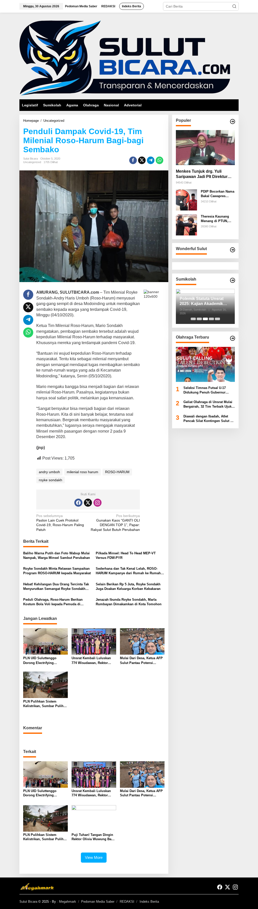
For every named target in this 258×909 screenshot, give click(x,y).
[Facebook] (78, 503)
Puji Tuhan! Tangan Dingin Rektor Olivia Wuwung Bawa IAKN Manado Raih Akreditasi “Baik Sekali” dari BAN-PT (94, 837)
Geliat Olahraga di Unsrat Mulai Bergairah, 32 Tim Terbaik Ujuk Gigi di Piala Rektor (207, 404)
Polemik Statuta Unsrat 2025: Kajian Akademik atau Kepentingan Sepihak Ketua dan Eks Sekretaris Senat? (205, 301)
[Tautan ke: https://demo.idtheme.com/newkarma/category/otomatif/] (233, 121)
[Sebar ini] (133, 160)
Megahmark (67, 901)
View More (94, 857)
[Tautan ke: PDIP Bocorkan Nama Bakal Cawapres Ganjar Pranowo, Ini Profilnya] (186, 200)
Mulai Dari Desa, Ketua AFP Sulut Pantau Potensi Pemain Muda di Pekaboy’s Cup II (141, 660)
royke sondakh (50, 480)
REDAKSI (127, 901)
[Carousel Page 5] (217, 319)
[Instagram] (97, 503)
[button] (234, 6)
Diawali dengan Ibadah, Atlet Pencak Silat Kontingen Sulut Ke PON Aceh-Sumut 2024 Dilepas (208, 418)
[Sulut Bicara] (124, 58)
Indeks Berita (149, 901)
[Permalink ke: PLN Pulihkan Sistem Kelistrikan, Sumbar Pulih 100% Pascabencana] (45, 684)
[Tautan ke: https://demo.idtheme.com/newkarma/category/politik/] (233, 280)
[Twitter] (88, 503)
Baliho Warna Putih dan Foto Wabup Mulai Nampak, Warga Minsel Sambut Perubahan (56, 555)
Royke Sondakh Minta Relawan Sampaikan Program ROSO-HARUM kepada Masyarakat (57, 571)
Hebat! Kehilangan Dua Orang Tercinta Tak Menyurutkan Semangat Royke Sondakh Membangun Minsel (56, 586)
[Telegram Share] (150, 160)
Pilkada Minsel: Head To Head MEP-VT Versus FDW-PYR (126, 555)
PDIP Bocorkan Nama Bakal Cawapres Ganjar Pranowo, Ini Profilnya (217, 194)
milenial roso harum (82, 472)
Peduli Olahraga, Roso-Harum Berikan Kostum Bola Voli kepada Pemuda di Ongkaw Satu (53, 602)
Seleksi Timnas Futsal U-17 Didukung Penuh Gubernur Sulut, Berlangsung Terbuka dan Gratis (208, 390)
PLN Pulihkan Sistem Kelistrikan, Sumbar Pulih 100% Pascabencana (43, 704)
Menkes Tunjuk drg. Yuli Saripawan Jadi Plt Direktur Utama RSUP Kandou (202, 174)
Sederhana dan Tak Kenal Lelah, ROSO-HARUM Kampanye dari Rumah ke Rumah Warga (128, 571)
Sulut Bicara (28, 901)
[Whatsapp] (159, 160)
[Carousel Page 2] (199, 319)
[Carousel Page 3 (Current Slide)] (205, 319)
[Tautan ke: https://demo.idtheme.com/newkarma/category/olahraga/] (233, 338)
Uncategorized (32, 162)
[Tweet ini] (142, 160)
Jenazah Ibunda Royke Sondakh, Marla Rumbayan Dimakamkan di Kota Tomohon (129, 602)
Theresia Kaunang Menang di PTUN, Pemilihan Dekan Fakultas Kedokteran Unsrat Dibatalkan (217, 219)
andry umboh (49, 472)
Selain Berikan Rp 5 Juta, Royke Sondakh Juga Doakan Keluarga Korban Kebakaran (128, 586)
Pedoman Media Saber (97, 901)
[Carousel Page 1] (193, 319)
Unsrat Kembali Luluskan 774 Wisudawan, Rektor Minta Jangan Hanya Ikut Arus (91, 660)
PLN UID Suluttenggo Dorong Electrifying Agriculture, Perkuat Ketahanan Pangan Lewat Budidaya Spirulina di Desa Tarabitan (44, 660)
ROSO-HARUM (117, 472)
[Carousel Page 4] (211, 319)
